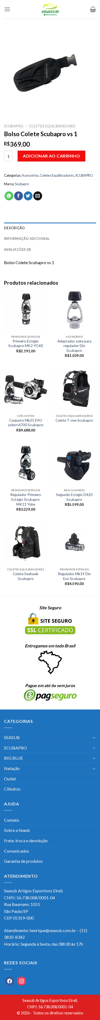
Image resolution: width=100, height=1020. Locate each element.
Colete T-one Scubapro (74, 420)
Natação (12, 768)
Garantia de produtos (23, 861)
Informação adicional (27, 238)
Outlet (10, 778)
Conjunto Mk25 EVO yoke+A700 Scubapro (25, 422)
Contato (11, 820)
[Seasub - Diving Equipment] (50, 9)
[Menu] (7, 9)
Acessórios (30, 175)
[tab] (50, 228)
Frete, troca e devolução (26, 840)
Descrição (14, 228)
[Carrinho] (93, 9)
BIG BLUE (13, 757)
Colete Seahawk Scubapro (25, 576)
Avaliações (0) (17, 249)
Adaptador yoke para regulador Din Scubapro (74, 346)
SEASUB (12, 737)
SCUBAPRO (13, 126)
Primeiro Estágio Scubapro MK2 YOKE (25, 343)
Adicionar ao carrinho (51, 155)
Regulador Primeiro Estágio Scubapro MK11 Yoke (25, 499)
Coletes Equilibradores (52, 126)
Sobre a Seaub (17, 830)
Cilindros (12, 788)
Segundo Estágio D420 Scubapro (74, 497)
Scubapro (22, 184)
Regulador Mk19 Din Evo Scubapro (74, 576)
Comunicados (16, 850)
